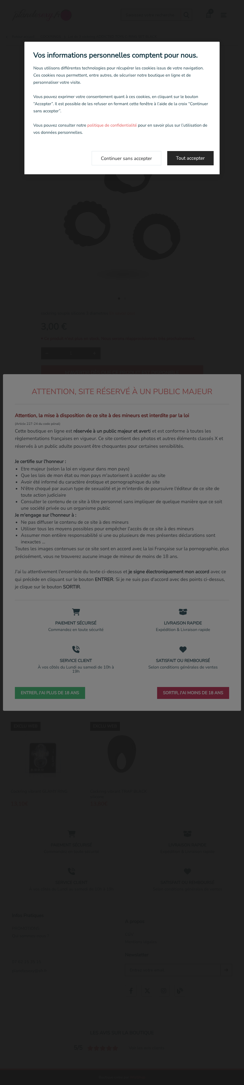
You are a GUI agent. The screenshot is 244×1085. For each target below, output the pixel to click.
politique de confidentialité (112, 125)
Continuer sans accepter (126, 158)
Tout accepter (190, 158)
